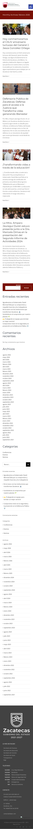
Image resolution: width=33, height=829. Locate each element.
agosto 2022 (7, 433)
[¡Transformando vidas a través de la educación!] (16, 154)
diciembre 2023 (8, 395)
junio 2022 (6, 437)
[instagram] (26, 827)
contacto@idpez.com (10, 814)
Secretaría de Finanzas (10, 748)
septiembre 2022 (8, 430)
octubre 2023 (7, 400)
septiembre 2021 (8, 440)
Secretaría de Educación (11, 750)
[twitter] (20, 827)
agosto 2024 (7, 383)
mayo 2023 (6, 411)
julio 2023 (6, 407)
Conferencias (7, 452)
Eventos (5, 455)
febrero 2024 (7, 390)
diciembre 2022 (8, 423)
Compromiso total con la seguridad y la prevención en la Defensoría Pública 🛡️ (16, 506)
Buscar (18, 285)
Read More (5, 76)
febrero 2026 (7, 364)
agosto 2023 (7, 404)
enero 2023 (6, 421)
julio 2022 (6, 435)
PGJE (5, 760)
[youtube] (23, 827)
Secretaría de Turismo (10, 753)
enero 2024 (6, 392)
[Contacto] (29, 827)
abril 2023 (6, 414)
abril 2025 (6, 367)
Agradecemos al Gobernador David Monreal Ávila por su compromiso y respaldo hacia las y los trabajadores (15, 304)
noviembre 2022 (8, 426)
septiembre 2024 (8, 381)
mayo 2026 (6, 357)
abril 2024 (6, 385)
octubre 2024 (7, 378)
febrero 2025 (7, 371)
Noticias (5, 457)
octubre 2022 (7, 428)
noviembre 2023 (8, 397)
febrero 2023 (7, 418)
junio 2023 (6, 409)
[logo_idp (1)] (11, 3)
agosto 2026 (7, 355)
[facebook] (17, 827)
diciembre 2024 (8, 374)
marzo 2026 (6, 362)
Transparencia (8, 758)
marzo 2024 (6, 388)
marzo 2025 (6, 369)
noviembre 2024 (8, 376)
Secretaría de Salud (9, 755)
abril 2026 (6, 360)
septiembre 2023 (8, 402)
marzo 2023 (6, 416)
